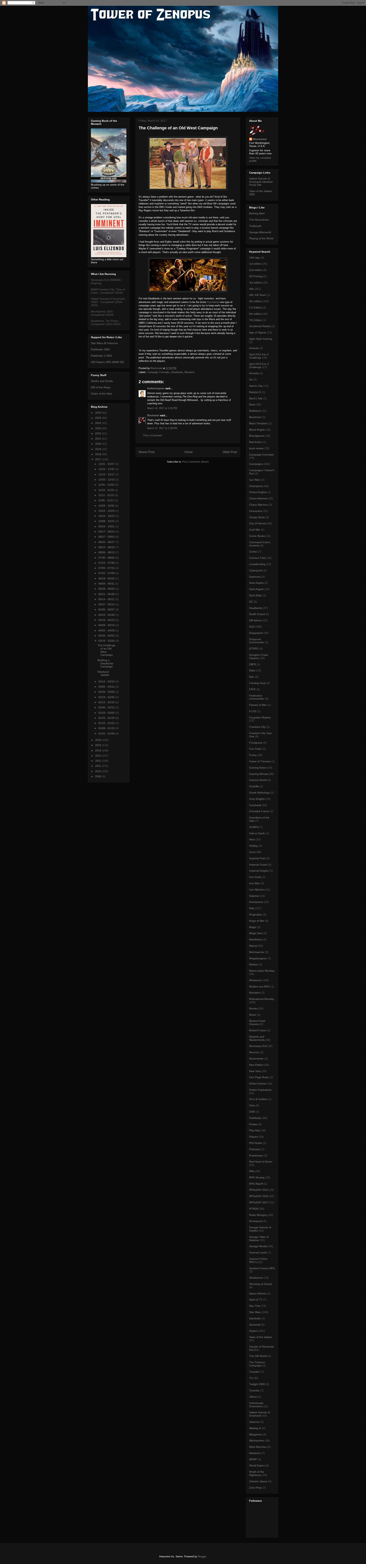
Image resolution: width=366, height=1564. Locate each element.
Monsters (254, 992)
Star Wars (255, 1312)
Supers (253, 1330)
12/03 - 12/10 (106, 479)
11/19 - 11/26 (106, 490)
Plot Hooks (255, 1142)
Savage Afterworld (260, 232)
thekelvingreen (156, 388)
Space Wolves (257, 1293)
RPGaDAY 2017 (258, 1202)
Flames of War (258, 704)
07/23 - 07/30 (106, 562)
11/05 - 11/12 (106, 500)
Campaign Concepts (158, 372)
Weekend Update (103, 673)
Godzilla (254, 786)
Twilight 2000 (257, 1384)
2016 (98, 740)
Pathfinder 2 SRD (101, 355)
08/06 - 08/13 (106, 552)
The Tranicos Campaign (257, 1364)
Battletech (255, 410)
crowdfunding (257, 564)
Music (252, 1014)
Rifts (251, 1171)
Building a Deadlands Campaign (105, 663)
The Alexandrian (259, 219)
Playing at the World (261, 238)
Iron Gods (255, 876)
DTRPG (253, 648)
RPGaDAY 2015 (258, 1196)
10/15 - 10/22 (106, 515)
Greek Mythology (259, 792)
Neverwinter (256, 1058)
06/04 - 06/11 (106, 583)
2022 (98, 433)
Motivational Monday (261, 998)
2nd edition (255, 269)
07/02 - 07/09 (106, 573)
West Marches (257, 1446)
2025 (98, 417)
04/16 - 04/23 (106, 619)
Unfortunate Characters (256, 1404)
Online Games (257, 1083)
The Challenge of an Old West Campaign (106, 650)
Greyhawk (255, 805)
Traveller (254, 1371)
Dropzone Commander (256, 641)
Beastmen (255, 417)
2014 (98, 750)
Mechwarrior (256, 952)
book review (256, 448)
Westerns (189, 372)
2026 (98, 412)
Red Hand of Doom (260, 1161)
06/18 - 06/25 (106, 578)
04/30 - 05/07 (106, 609)
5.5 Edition (255, 307)
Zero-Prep (255, 1487)
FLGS (252, 711)
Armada (254, 373)
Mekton (253, 964)
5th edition (255, 313)
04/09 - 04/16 (106, 625)
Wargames (255, 1434)
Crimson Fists (257, 557)
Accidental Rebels (260, 326)
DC (251, 601)
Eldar (252, 670)
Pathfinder (255, 1118)
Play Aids (254, 1130)
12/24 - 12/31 (106, 469)
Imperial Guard (258, 864)
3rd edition (255, 282)
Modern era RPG (259, 986)
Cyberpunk (255, 570)
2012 (98, 760)
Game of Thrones (259, 761)
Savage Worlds (258, 1246)
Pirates (253, 1124)
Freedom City (257, 726)
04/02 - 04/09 (106, 630)
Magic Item (255, 933)
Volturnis (254, 1421)
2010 (98, 771)
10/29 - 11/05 (106, 505)
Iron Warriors (257, 889)
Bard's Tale (255, 398)
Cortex (253, 551)
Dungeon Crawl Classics (258, 656)
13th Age (254, 257)
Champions (256, 486)
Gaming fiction (257, 767)
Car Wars (254, 479)
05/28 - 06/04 (106, 588)
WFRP (253, 1459)
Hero (252, 839)
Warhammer (256, 1440)
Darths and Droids (102, 381)
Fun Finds (255, 748)
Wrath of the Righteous (256, 1473)
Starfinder (255, 1318)
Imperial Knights (259, 870)
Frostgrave (255, 742)
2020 (98, 443)
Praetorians (256, 1155)
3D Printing (255, 276)
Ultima (253, 1396)
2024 (98, 422)
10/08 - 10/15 (106, 521)
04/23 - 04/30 (106, 614)
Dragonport (256, 632)
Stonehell (254, 1324)
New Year (255, 1071)
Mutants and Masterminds (257, 1038)
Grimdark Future (259, 811)
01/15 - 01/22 (106, 723)
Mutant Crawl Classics (257, 1022)
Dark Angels (256, 582)
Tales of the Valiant (260, 1337)
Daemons (255, 576)
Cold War (254, 529)
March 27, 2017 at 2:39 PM (162, 428)
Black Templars (258, 423)
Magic (252, 927)
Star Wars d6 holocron (104, 343)
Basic (252, 404)
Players (253, 1136)
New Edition (256, 1064)
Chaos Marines (258, 498)
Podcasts (254, 1149)
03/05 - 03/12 (106, 686)
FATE (252, 689)
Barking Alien (257, 213)
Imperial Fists (257, 858)
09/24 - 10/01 (106, 526)
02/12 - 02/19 (106, 702)
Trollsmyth (255, 225)
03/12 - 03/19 (106, 681)
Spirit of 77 (255, 1299)
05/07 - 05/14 (106, 604)
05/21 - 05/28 (106, 594)
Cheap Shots (257, 517)
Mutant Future (257, 1030)
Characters (255, 511)
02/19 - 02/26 (106, 697)
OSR (252, 1111)
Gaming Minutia (258, 773)
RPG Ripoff (256, 1183)
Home (189, 452)
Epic (251, 676)
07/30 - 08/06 (106, 557)
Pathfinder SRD (100, 349)
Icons (252, 852)
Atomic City (256, 385)
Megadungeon (258, 958)
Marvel (253, 945)
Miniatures (255, 980)
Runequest (255, 1221)
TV (251, 1378)
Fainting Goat (257, 683)
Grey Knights (257, 798)
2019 (98, 449)
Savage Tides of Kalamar (259, 1238)
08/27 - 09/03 (106, 536)
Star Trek (254, 1305)
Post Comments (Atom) (195, 461)
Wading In (255, 1428)
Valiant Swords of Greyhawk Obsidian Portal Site (261, 182)
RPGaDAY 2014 (258, 1189)
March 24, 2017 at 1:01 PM (162, 408)
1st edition (255, 263)
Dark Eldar (255, 595)
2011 (98, 765)
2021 (98, 438)
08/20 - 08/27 (106, 542)
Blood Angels (257, 429)
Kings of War (256, 920)
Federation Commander (256, 697)
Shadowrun (256, 1277)
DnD (251, 626)
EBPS (252, 664)
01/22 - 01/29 (106, 717)
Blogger (202, 1556)
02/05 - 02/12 (106, 707)
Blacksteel (153, 415)
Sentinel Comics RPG (262, 1268)
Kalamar (254, 895)
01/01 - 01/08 (106, 733)
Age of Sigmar (257, 332)
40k (251, 288)
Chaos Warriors (258, 504)
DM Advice (255, 620)
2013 (98, 755)
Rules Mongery (258, 1214)
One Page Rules (259, 1077)
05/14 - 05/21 (106, 599)
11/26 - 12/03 (106, 484)
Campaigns (256, 463)
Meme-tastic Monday (261, 970)
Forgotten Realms (260, 717)
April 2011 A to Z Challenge (259, 356)
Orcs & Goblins (258, 1099)
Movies (253, 1008)
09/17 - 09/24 (106, 531)
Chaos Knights (258, 492)
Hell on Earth (257, 833)
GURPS (253, 827)
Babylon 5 (255, 392)
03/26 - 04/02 (106, 635)
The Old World (258, 1355)
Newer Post (146, 452)
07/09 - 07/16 (106, 567)
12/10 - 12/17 (106, 474)
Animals (254, 348)
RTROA (253, 1208)
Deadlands (177, 372)
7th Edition (255, 320)
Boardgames (257, 435)
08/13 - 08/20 (106, 547)
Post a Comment (152, 435)
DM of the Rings (100, 387)
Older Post (230, 452)
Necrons (254, 1052)
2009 (98, 776)
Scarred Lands (258, 1252)
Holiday (253, 845)
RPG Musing (256, 1177)
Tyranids (254, 1390)
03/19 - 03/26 (106, 640)
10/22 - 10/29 (106, 510)
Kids (251, 908)
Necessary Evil (258, 1045)
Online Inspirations (260, 1089)
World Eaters (257, 1465)
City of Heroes (257, 523)
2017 (98, 459)
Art (251, 379)
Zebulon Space (258, 1481)
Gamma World (258, 780)
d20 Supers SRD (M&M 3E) (107, 362)
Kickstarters (256, 901)
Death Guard (257, 614)
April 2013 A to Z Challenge (259, 365)
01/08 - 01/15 (106, 728)
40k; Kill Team (257, 294)
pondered (214, 302)
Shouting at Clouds (260, 1283)
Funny (253, 755)
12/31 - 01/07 (106, 463)
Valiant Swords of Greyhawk (259, 1414)
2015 (98, 745)
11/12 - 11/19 (106, 495)
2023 (98, 428)
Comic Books (257, 535)
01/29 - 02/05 (106, 712)
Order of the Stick (101, 393)
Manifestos (255, 939)
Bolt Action (255, 442)
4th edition (255, 301)
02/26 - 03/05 (106, 691)
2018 (98, 454)
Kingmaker (255, 914)
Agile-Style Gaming (260, 338)
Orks (252, 1105)
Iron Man (254, 883)
